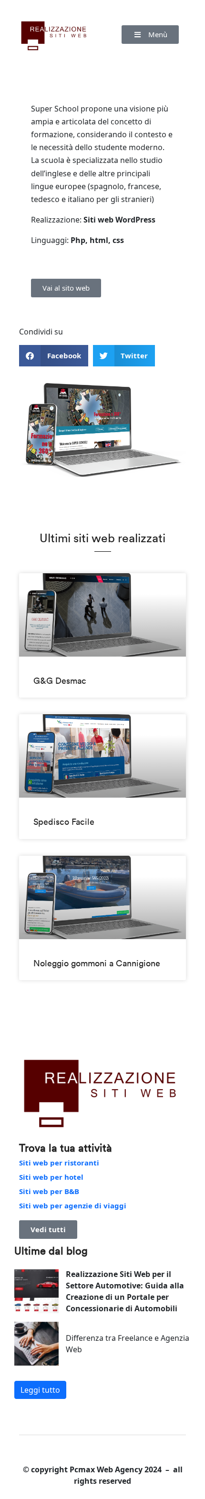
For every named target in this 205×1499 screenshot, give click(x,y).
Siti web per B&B (49, 1191)
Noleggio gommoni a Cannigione (96, 963)
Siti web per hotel (51, 1177)
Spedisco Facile (63, 821)
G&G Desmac (59, 680)
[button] (150, 34)
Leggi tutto (40, 1390)
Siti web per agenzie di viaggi (72, 1205)
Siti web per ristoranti (59, 1162)
